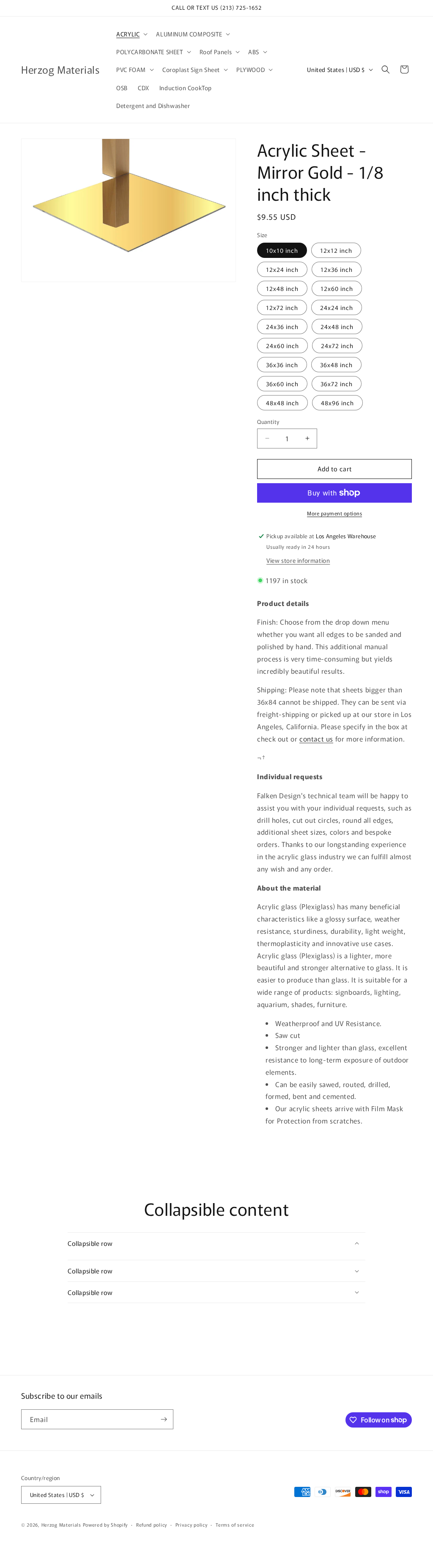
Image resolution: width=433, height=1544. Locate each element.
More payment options (334, 513)
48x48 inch (282, 402)
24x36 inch (282, 326)
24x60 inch (282, 345)
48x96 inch (337, 402)
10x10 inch (282, 250)
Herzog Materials (61, 1524)
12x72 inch (282, 307)
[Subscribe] (163, 1419)
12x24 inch (282, 269)
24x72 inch (337, 345)
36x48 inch (336, 364)
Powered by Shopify (105, 1524)
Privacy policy (191, 1524)
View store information (298, 560)
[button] (131, 34)
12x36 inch (337, 269)
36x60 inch (282, 383)
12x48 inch (282, 288)
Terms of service (235, 1524)
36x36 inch (282, 364)
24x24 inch (336, 307)
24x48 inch (337, 326)
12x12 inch (336, 250)
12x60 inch (337, 288)
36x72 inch (337, 383)
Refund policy (151, 1524)
